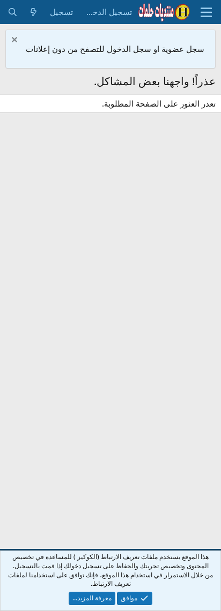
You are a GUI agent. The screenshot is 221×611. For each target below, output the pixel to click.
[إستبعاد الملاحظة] (15, 41)
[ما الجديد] (33, 12)
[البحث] (12, 12)
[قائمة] (206, 12)
